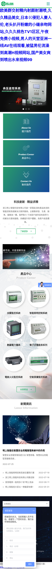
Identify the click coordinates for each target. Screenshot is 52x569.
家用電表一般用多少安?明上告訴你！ (26, 483)
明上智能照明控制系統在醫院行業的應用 (26, 473)
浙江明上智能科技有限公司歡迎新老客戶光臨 (26, 478)
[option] (26, 91)
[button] (23, 109)
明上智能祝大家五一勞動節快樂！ (26, 487)
